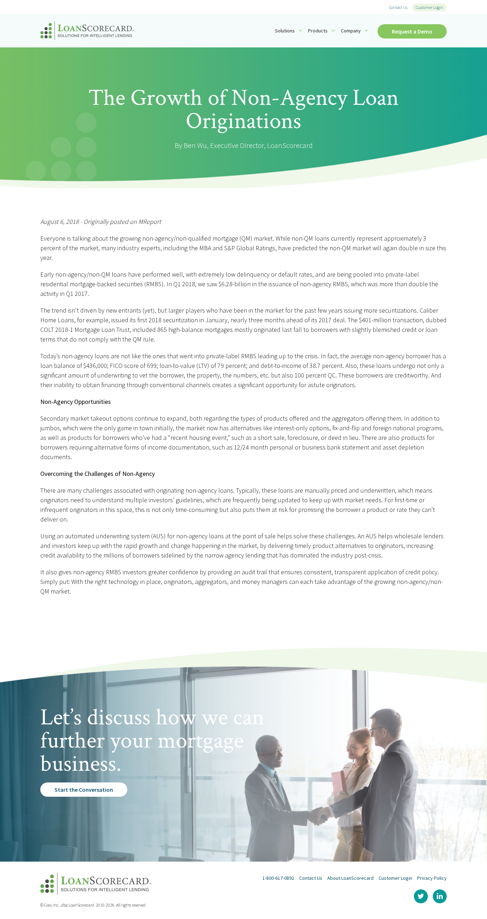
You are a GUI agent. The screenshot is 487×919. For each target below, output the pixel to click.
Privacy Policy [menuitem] (432, 878)
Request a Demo (412, 31)
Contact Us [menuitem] (398, 7)
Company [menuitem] (351, 30)
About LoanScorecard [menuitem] (350, 878)
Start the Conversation (84, 789)
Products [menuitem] (318, 30)
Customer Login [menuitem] (429, 7)
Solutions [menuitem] (285, 30)
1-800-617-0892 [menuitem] (278, 878)
